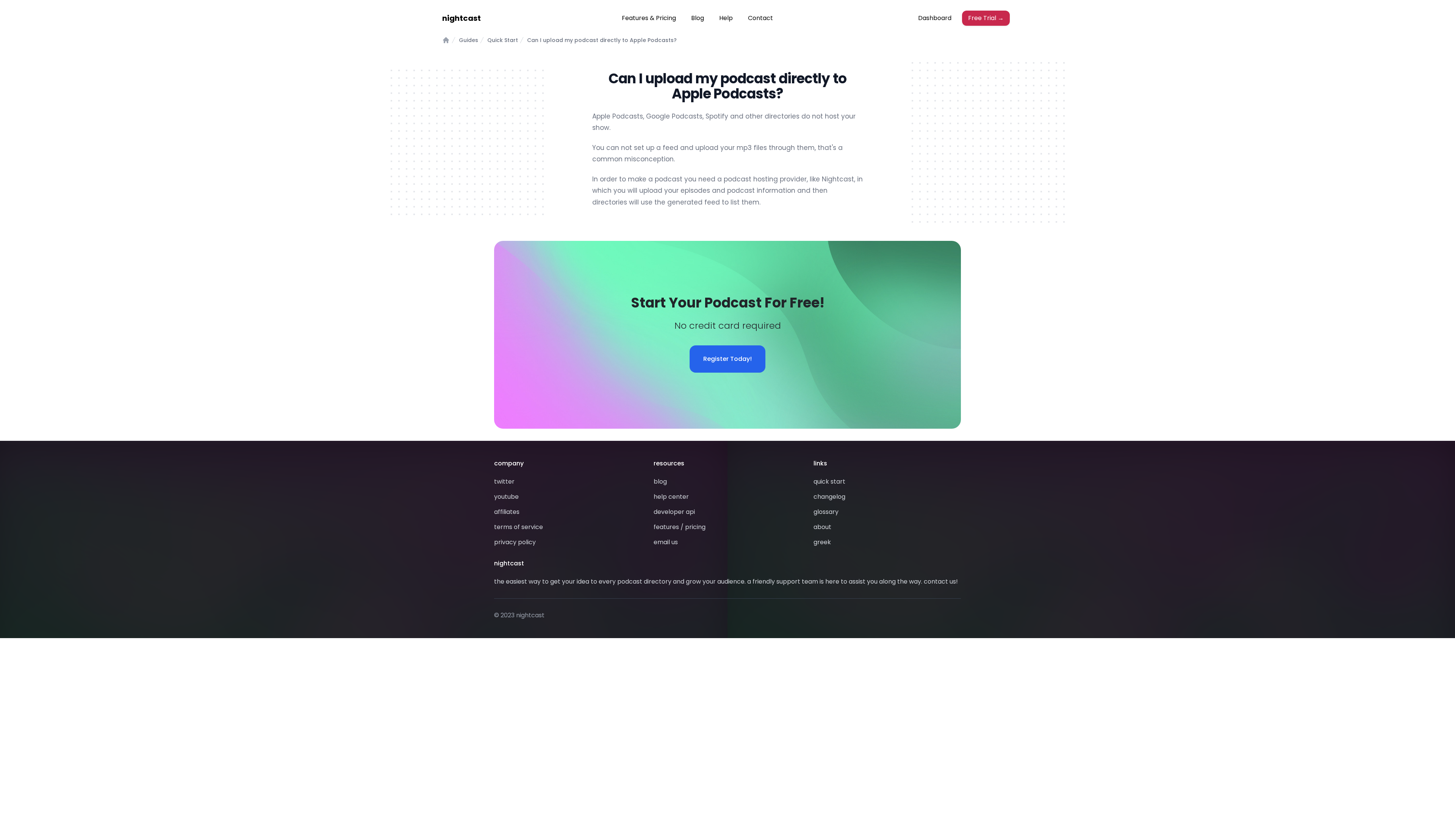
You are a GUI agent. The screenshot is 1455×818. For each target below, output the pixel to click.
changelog (829, 496)
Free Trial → (986, 18)
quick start (829, 481)
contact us (940, 581)
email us (666, 542)
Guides (468, 40)
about (822, 527)
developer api (674, 511)
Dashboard (934, 18)
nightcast (461, 18)
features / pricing (680, 527)
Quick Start (502, 40)
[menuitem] (649, 18)
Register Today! (727, 358)
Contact (760, 18)
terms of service (518, 527)
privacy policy (515, 542)
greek (822, 542)
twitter (504, 481)
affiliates (506, 511)
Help (726, 18)
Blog (697, 18)
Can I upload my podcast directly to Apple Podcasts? (602, 40)
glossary (826, 511)
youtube (506, 496)
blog (660, 481)
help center (671, 496)
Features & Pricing (649, 18)
